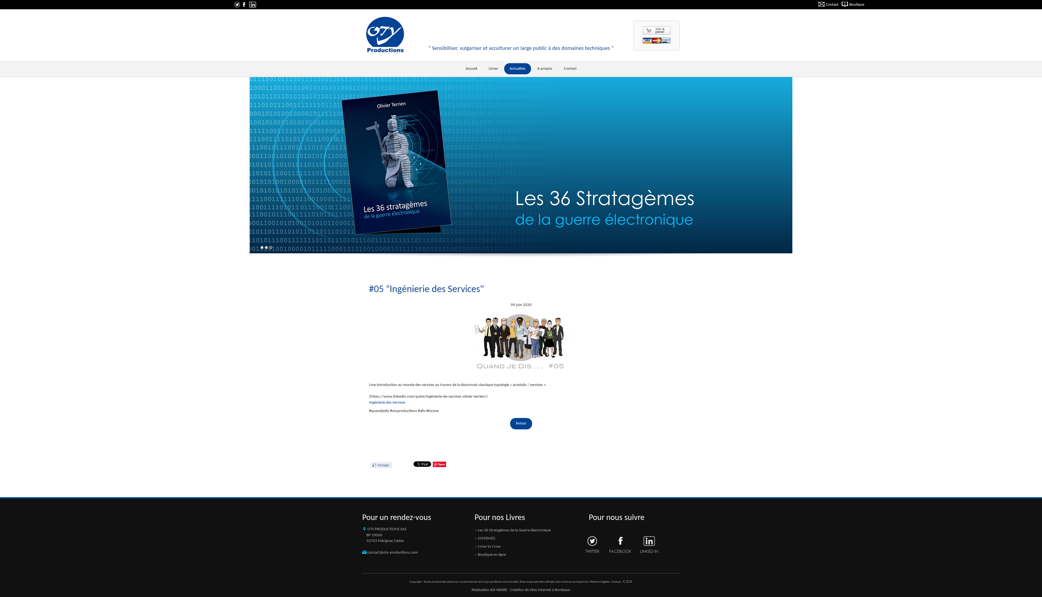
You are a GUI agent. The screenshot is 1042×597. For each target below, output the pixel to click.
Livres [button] (493, 69)
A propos (544, 69)
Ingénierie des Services (387, 403)
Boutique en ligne (492, 555)
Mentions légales (599, 581)
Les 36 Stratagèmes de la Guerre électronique (514, 530)
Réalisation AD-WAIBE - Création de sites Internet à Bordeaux (521, 590)
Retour (521, 424)
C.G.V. (628, 582)
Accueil (471, 69)
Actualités (518, 69)
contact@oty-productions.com (392, 553)
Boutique (856, 5)
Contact (831, 5)
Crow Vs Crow (489, 547)
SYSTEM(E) (486, 539)
